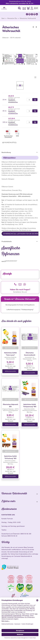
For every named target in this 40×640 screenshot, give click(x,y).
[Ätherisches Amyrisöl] (36, 27)
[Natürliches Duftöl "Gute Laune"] (10, 337)
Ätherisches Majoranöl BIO (10, 405)
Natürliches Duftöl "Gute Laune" (10, 354)
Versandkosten (11, 99)
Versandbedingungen (13, 102)
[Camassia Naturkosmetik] (4, 8)
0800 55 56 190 (25, 534)
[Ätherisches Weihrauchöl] (35, 77)
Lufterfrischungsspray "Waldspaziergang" (20, 310)
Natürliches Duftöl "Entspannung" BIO (29, 405)
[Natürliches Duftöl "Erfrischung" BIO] (10, 440)
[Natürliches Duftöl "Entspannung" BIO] (30, 388)
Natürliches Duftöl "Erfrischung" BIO (10, 457)
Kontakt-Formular (7, 519)
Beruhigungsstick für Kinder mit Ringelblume (20, 305)
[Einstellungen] (32, 8)
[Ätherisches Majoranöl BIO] (10, 388)
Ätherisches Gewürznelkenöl (29, 354)
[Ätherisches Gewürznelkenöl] (30, 337)
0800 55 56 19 (12, 536)
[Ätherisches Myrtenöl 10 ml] (33, 27)
